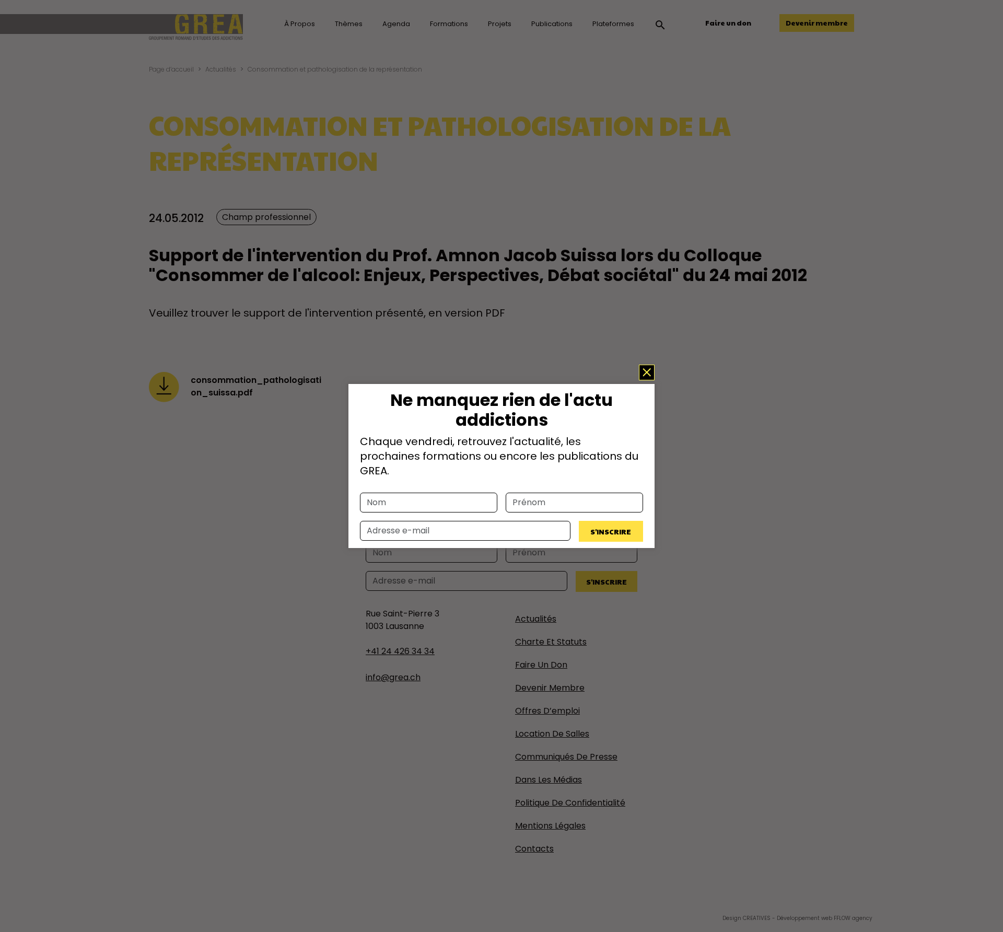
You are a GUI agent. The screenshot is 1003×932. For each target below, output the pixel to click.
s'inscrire (610, 531)
